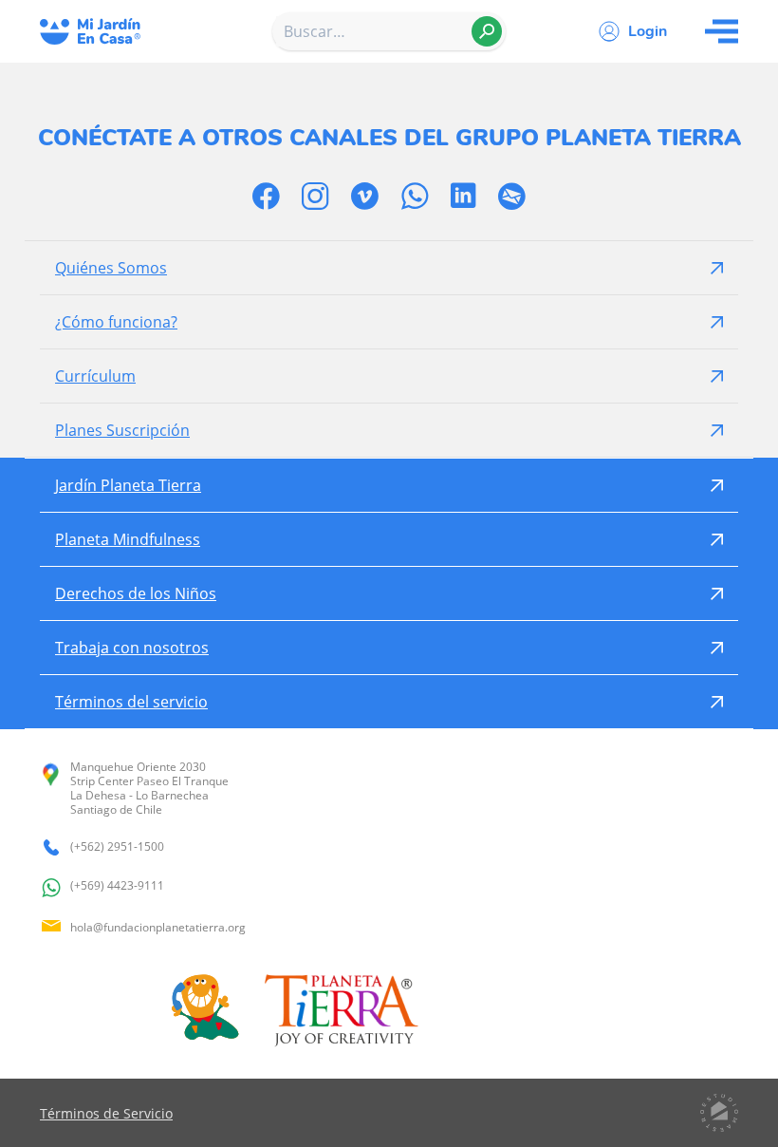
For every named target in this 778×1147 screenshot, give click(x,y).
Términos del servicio (131, 701)
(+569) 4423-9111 (117, 885)
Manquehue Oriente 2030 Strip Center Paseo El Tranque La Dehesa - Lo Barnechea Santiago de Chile (149, 788)
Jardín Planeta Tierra (128, 485)
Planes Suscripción (122, 430)
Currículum (95, 376)
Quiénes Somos (111, 267)
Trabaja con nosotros (132, 647)
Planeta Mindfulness (127, 539)
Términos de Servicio (106, 1113)
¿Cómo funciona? (116, 321)
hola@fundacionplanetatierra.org (158, 927)
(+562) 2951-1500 (117, 847)
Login (647, 31)
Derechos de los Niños (135, 593)
